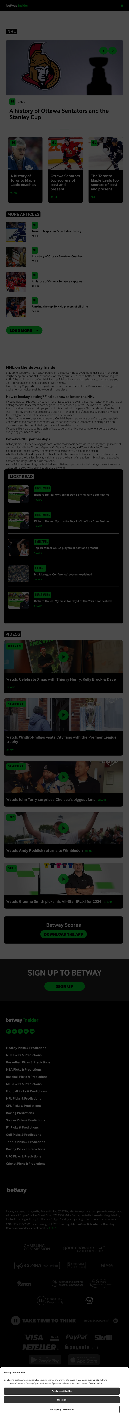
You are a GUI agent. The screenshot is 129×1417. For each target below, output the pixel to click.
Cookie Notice (95, 1383)
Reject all (61, 1399)
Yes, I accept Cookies (62, 1391)
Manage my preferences (62, 1409)
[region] (64, 1392)
